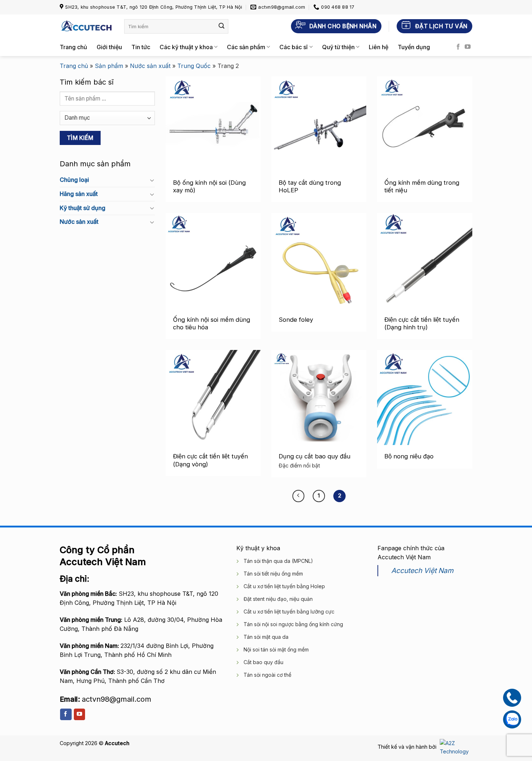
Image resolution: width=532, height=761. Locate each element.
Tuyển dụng (414, 47)
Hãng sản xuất (79, 193)
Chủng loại (74, 179)
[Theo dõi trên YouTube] (467, 47)
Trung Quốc (194, 65)
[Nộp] (221, 26)
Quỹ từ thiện (338, 47)
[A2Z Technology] (455, 747)
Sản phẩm (109, 65)
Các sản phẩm (246, 47)
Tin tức (140, 47)
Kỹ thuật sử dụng (82, 207)
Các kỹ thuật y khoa (186, 47)
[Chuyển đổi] (152, 180)
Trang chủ (73, 47)
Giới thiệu (109, 47)
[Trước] (298, 496)
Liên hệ (378, 47)
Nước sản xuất (150, 65)
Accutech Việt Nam (422, 570)
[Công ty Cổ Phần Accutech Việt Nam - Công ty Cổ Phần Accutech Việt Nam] (86, 26)
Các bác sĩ (293, 47)
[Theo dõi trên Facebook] (458, 47)
